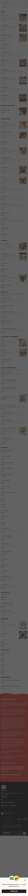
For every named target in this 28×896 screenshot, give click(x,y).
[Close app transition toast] (24, 880)
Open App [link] (14, 891)
